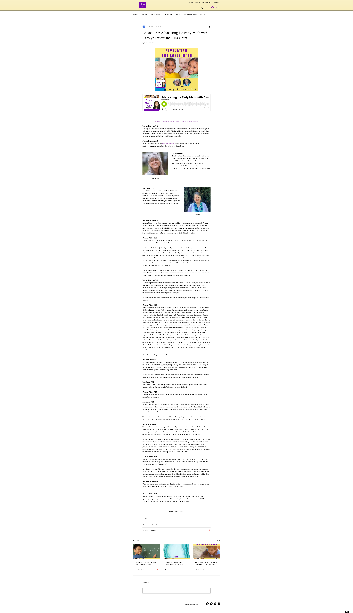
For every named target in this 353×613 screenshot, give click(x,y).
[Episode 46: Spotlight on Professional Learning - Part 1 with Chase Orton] (176, 551)
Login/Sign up (201, 8)
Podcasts (178, 14)
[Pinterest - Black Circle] (215, 603)
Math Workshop (168, 14)
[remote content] (176, 103)
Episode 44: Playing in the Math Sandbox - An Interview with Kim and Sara (206, 563)
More (201, 14)
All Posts (135, 14)
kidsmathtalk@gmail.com (191, 604)
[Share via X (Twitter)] (148, 524)
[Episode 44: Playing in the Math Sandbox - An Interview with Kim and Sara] (206, 551)
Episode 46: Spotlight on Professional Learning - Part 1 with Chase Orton (175, 563)
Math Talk (144, 14)
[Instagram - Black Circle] (219, 603)
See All (218, 540)
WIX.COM (161, 603)
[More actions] (209, 27)
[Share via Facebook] (143, 524)
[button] (217, 14)
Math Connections (155, 14)
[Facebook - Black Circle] (207, 603)
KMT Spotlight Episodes (190, 14)
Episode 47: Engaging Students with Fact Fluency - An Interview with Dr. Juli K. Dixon (146, 563)
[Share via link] (157, 524)
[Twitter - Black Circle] (211, 603)
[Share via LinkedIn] (152, 524)
